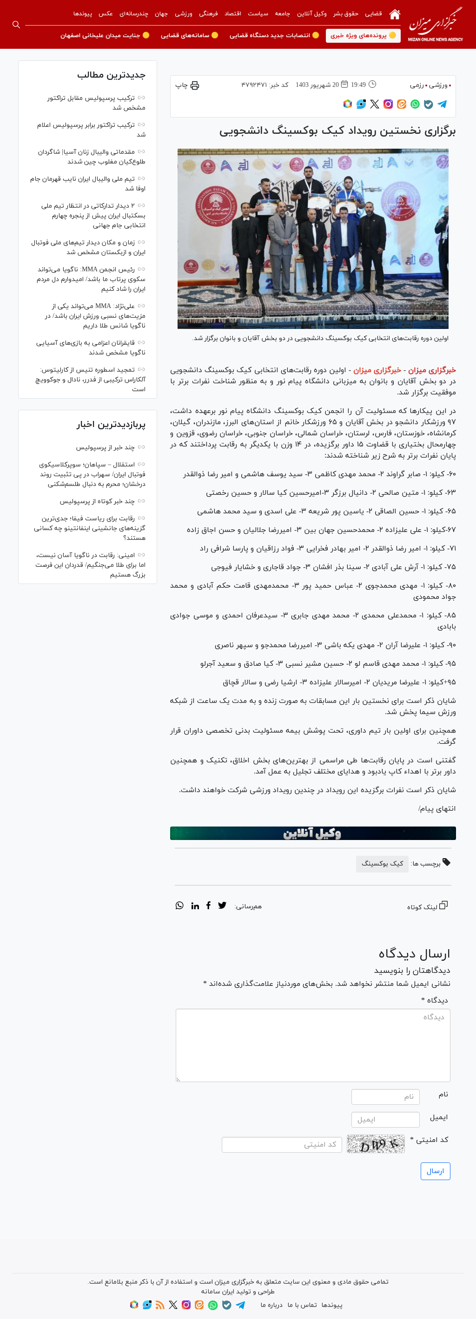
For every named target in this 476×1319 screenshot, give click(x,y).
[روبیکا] (347, 107)
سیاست (258, 14)
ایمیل (439, 1117)
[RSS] (160, 1307)
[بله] (428, 107)
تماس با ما (302, 1305)
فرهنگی (208, 14)
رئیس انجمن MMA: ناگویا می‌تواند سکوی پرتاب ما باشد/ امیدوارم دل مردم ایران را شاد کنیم (91, 279)
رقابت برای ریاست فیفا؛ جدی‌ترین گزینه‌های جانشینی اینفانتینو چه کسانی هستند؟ (89, 528)
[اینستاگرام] (388, 107)
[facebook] (208, 906)
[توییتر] (374, 107)
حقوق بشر (345, 14)
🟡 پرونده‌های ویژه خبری (363, 36)
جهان (161, 14)
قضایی (373, 14)
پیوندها (82, 14)
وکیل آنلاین (312, 14)
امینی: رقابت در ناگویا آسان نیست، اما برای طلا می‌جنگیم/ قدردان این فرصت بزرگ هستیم (90, 565)
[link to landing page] (435, 24)
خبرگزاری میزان (432, 370)
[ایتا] (401, 107)
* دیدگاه (434, 1001)
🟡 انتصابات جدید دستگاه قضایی (274, 36)
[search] (16, 24)
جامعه (283, 14)
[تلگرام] (442, 107)
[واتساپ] (415, 107)
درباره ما (271, 1305)
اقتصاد (233, 14)
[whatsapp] (180, 906)
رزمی (417, 85)
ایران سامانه (217, 1291)
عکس (106, 14)
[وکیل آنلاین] (313, 833)
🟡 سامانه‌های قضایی (189, 36)
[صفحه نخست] (395, 13)
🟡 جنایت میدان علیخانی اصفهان (105, 36)
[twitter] (222, 907)
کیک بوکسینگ (382, 864)
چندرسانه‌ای (133, 14)
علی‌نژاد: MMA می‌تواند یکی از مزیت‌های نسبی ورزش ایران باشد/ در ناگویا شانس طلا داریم (95, 316)
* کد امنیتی (429, 1140)
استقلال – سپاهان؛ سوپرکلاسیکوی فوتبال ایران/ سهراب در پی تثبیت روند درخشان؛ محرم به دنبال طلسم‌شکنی (92, 474)
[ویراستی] (361, 107)
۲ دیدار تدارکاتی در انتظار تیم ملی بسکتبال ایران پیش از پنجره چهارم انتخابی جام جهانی (93, 216)
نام (443, 1094)
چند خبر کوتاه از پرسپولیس (97, 501)
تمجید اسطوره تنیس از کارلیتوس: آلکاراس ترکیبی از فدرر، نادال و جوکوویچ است (90, 380)
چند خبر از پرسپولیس (105, 447)
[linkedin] (195, 906)
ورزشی (183, 14)
